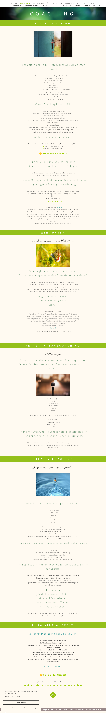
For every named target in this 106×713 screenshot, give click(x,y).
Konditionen (68, 3)
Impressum (18, 696)
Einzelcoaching (14, 5)
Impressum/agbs (80, 709)
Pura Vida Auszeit (92, 5)
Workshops (39, 3)
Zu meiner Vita (53, 201)
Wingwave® (75, 5)
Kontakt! (59, 207)
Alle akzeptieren (21, 702)
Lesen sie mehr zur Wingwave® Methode (53, 331)
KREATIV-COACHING (59, 5)
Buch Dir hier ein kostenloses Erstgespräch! (53, 685)
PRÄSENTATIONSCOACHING (36, 5)
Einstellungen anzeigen (30, 708)
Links (92, 3)
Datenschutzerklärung (94, 709)
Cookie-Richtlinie (8, 696)
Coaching (25, 3)
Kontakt (81, 3)
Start (14, 3)
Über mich (52, 3)
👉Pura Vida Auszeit (53, 674)
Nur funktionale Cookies (11, 708)
